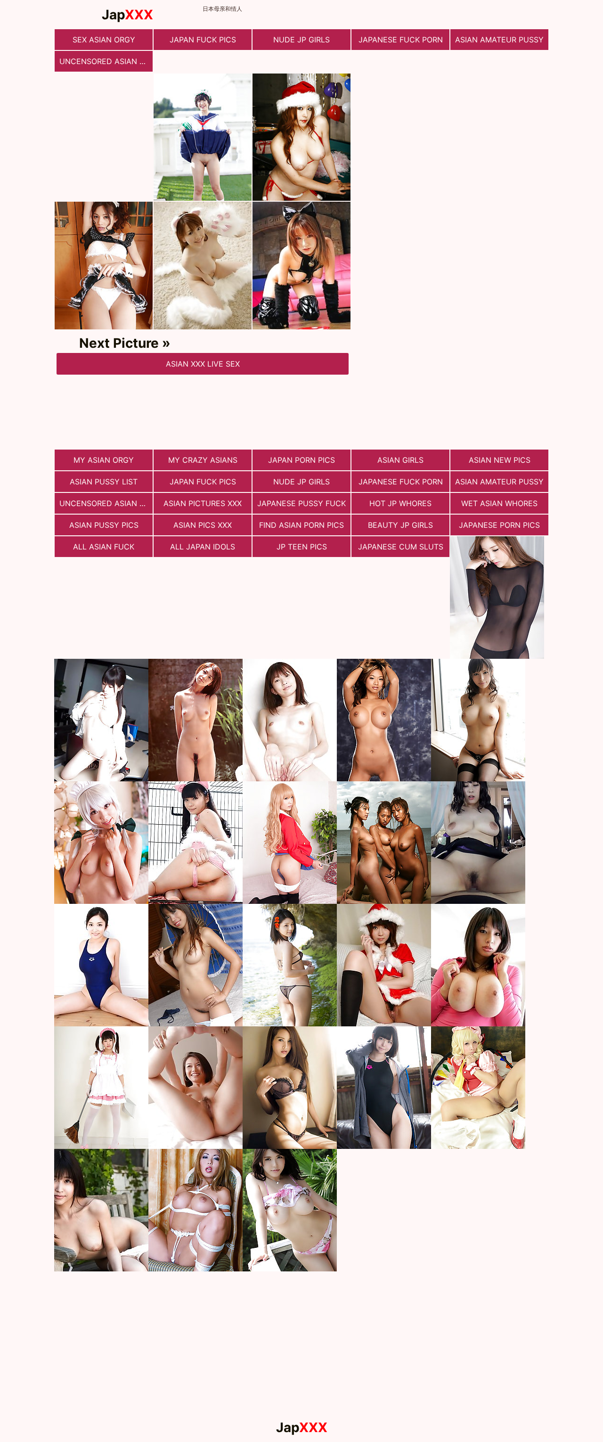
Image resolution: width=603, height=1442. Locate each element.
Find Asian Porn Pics (301, 525)
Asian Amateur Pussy (499, 39)
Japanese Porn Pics (499, 525)
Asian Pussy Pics (104, 525)
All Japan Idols (202, 546)
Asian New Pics (499, 460)
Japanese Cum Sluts (400, 546)
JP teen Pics (302, 546)
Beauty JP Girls (400, 525)
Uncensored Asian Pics (106, 61)
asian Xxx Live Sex (203, 364)
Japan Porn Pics (301, 460)
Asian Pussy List (104, 481)
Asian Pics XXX (202, 525)
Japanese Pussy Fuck (301, 503)
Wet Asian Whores (499, 503)
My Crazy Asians (202, 460)
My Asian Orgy (103, 460)
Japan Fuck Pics (203, 39)
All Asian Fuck (103, 546)
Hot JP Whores (400, 503)
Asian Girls (400, 460)
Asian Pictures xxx (202, 503)
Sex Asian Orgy (104, 39)
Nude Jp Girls (301, 39)
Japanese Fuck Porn (401, 39)
